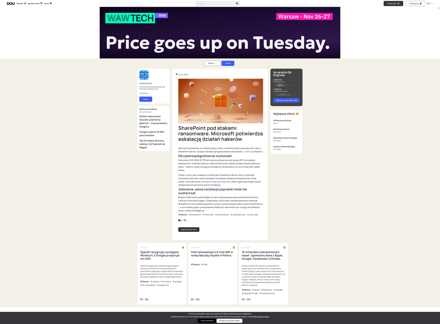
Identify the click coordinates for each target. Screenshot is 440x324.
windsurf (167, 281)
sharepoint (196, 214)
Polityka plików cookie (261, 317)
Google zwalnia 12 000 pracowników (151, 133)
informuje (249, 151)
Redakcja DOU (145, 83)
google (178, 281)
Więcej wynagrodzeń (285, 100)
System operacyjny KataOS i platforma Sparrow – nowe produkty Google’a (153, 121)
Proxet (275, 123)
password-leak (251, 293)
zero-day (253, 214)
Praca (46, 3)
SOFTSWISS (277, 132)
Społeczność (34, 3)
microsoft (209, 214)
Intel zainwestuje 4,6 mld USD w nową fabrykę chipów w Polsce (212, 253)
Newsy (183, 214)
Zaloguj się (414, 3)
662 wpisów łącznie (145, 112)
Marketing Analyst (281, 129)
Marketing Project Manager (285, 138)
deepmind (164, 285)
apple (257, 289)
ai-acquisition (148, 285)
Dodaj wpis (392, 3)
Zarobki (19, 3)
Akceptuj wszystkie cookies (229, 321)
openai (156, 281)
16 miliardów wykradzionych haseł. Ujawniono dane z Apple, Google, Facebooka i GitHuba (262, 255)
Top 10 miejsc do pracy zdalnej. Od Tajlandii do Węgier (152, 144)
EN (428, 3)
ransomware (223, 214)
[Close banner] (438, 7)
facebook (267, 289)
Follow (228, 63)
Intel (205, 264)
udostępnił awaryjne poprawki (215, 181)
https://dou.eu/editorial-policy (148, 89)
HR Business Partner (282, 120)
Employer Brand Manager (284, 146)
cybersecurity (239, 214)
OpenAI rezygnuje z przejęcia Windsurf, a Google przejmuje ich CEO (159, 255)
